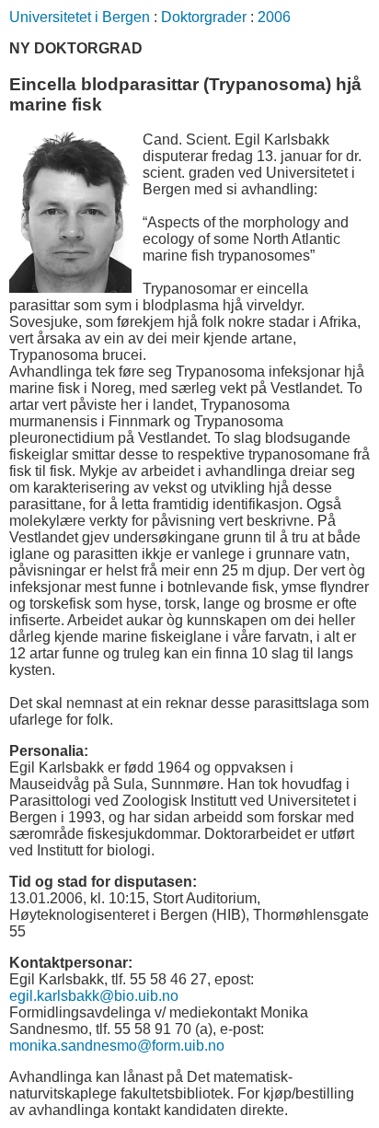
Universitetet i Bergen (79, 17)
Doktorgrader (204, 17)
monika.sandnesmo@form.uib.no (116, 1045)
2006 (274, 17)
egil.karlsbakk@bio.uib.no (93, 996)
